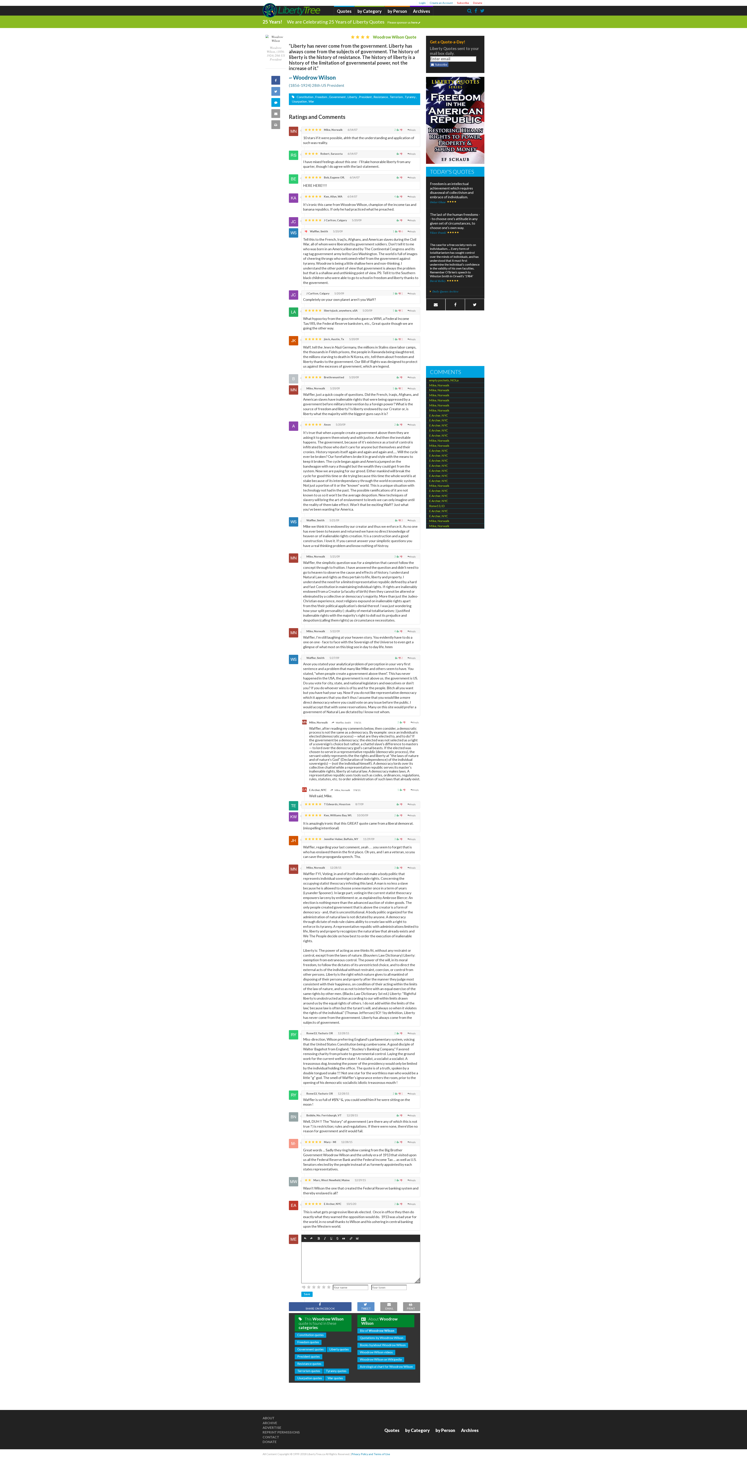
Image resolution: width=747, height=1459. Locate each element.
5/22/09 (335, 631)
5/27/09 (334, 657)
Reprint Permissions (281, 1432)
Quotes (344, 11)
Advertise (272, 1428)
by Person (397, 11)
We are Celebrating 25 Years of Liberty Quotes (352, 22)
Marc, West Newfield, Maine (331, 1180)
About (268, 1418)
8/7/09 (359, 804)
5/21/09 (334, 520)
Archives (421, 11)
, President (365, 97)
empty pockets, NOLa (444, 380)
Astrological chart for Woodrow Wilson (386, 1366)
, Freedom (320, 97)
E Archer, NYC (318, 790)
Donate (477, 2)
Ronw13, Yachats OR (319, 1033)
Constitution (304, 97)
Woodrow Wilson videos (376, 1352)
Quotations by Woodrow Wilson (381, 1338)
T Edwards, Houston (336, 804)
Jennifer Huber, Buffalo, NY (340, 839)
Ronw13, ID (437, 506)
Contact (271, 1437)
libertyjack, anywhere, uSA (340, 310)
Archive (270, 1423)
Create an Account (441, 2)
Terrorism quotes (308, 1371)
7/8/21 (357, 722)
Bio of (377, 1330)
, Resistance (380, 97)
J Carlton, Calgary (335, 220)
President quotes (308, 1356)
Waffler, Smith (318, 231)
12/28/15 (335, 867)
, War (310, 101)
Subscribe (463, 2)
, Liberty (351, 97)
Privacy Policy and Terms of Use (371, 1454)
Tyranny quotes (336, 1371)
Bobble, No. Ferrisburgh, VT (324, 1115)
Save (307, 1294)
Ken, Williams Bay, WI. (337, 815)
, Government (337, 97)
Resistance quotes (309, 1363)
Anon (327, 424)
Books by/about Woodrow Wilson (383, 1345)
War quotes (335, 1378)
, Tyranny (409, 97)
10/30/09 (362, 815)
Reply (413, 130)
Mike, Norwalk (333, 129)
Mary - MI (329, 1142)
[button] (305, 1238)
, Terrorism (395, 97)
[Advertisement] (455, 338)
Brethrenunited (333, 377)
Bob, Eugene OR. (334, 177)
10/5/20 (351, 1203)
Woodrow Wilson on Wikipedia (381, 1359)
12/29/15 (360, 1180)
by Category (370, 11)
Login (422, 2)
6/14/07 (352, 129)
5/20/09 (356, 220)
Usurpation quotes (309, 1378)
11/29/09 (368, 839)
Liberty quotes (339, 1349)
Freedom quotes (308, 1342)
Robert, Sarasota (331, 153)
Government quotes (310, 1349)
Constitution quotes (310, 1335)
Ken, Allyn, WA (332, 196)
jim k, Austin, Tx (333, 339)
